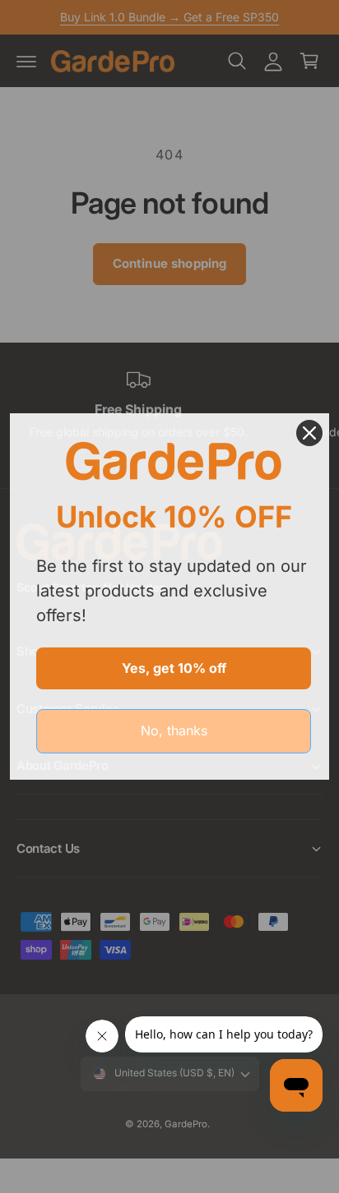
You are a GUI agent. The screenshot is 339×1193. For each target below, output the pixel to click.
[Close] (309, 433)
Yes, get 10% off (174, 668)
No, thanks (174, 730)
